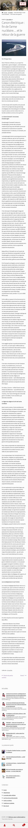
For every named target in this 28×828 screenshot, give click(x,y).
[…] (9, 699)
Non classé (6, 806)
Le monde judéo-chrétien (10, 795)
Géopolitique (7, 792)
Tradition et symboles (9, 803)
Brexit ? (22, 676)
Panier (22, 824)
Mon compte (4, 825)
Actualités (10, 12)
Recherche (14, 825)
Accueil (5, 12)
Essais (5, 790)
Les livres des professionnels (11, 798)
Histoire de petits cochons (7, 676)
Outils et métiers (8, 800)
